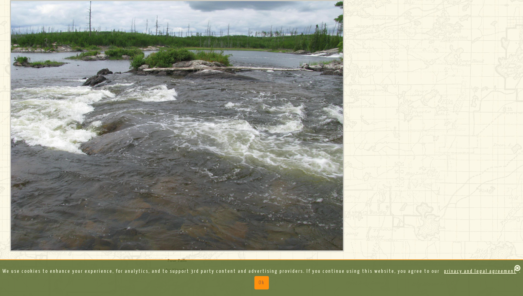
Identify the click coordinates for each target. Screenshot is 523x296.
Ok (262, 282)
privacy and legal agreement (480, 271)
